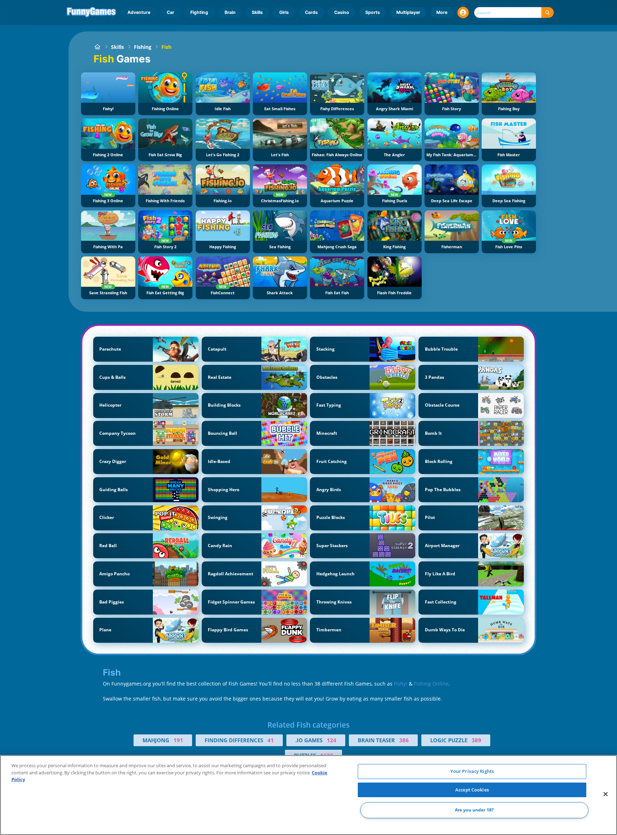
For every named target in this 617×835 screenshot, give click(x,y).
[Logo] (91, 12)
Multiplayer (408, 12)
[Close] (605, 794)
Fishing (142, 47)
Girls (284, 12)
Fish (166, 47)
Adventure (138, 12)
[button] (463, 12)
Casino (341, 12)
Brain (230, 12)
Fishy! (400, 683)
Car (170, 12)
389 (476, 740)
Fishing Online (431, 683)
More (441, 12)
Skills (257, 12)
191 (178, 740)
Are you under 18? (474, 810)
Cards (311, 12)
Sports (372, 12)
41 (270, 740)
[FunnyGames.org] (97, 47)
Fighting (199, 12)
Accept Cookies (472, 789)
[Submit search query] (547, 12)
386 (404, 740)
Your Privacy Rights (472, 771)
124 (331, 740)
